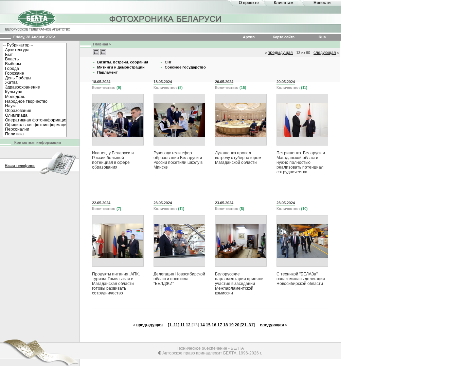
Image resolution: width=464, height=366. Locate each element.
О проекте (249, 2)
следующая (325, 52)
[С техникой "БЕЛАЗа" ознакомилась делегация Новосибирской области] (302, 241)
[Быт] (34, 55)
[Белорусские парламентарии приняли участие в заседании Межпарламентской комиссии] (241, 241)
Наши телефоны (20, 165)
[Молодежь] (34, 97)
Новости (322, 2)
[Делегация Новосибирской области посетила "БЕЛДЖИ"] (179, 241)
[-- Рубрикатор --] (34, 45)
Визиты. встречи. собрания (122, 62)
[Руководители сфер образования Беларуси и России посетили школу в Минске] (179, 120)
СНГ (168, 62)
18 (225, 325)
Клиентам (283, 2)
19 (231, 325)
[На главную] (37, 19)
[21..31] (247, 325)
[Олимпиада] (34, 115)
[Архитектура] (34, 50)
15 (208, 325)
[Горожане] (34, 73)
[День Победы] (34, 78)
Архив (249, 37)
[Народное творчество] (34, 101)
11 (182, 325)
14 (202, 325)
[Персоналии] (34, 129)
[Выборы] (34, 64)
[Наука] (34, 106)
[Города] (34, 68)
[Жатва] (34, 82)
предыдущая (280, 52)
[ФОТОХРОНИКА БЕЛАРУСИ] (166, 18)
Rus (322, 37)
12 (188, 325)
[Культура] (34, 92)
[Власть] (34, 59)
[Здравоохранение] (34, 87)
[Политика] (34, 134)
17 (219, 325)
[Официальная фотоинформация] (34, 125)
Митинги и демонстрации (121, 67)
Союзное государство (185, 67)
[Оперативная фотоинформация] (34, 120)
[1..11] (173, 325)
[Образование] (34, 111)
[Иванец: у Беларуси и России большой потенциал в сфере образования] (118, 120)
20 (237, 325)
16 (214, 325)
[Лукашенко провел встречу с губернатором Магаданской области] (241, 120)
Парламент (107, 72)
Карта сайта (284, 37)
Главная (100, 44)
